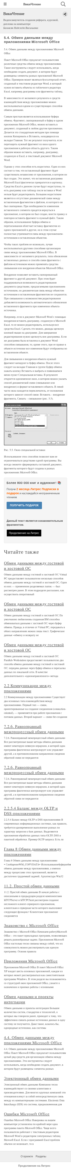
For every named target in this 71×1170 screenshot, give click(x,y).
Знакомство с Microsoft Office (31, 925)
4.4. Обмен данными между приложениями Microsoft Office (33, 1040)
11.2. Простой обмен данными (31, 885)
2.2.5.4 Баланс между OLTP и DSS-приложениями (31, 810)
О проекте (27, 1156)
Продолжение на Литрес (24, 533)
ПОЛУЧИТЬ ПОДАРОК (24, 505)
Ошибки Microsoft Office (27, 1113)
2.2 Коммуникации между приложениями (27, 688)
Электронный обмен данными (31, 1078)
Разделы (41, 1156)
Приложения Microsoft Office (31, 961)
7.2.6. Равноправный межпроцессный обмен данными (34, 729)
